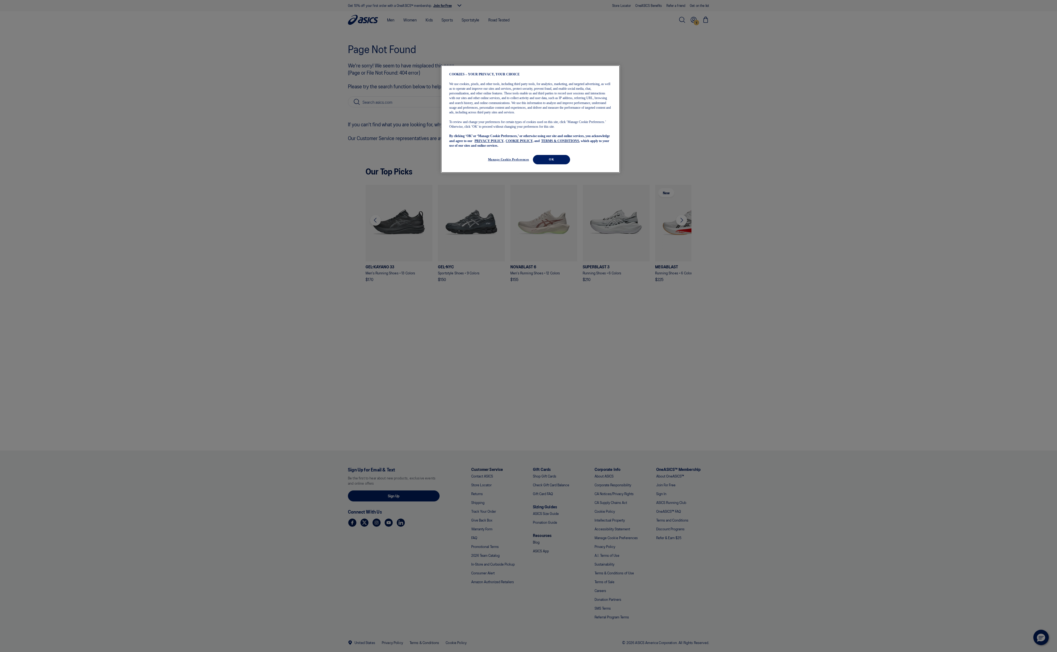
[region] (530, 119)
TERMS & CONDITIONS (560, 140)
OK (551, 159)
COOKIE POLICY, (519, 140)
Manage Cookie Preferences (508, 159)
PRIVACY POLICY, (489, 140)
